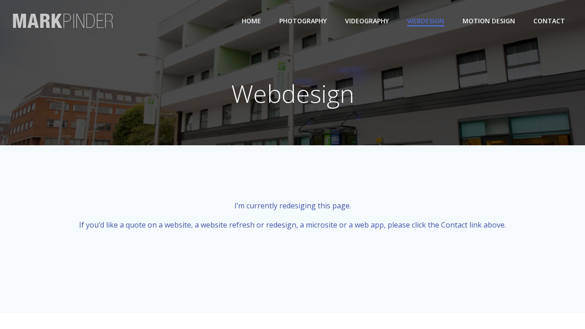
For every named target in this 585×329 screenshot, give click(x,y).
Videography (367, 20)
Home (251, 20)
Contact (549, 20)
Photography (303, 20)
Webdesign (425, 20)
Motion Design (489, 20)
